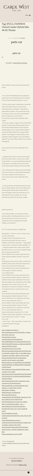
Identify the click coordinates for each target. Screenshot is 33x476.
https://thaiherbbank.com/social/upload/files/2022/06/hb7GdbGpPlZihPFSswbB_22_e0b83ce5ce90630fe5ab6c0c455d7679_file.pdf (16, 344)
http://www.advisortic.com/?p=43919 (12, 434)
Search (16, 473)
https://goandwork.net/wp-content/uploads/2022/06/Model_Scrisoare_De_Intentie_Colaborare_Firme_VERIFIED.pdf (16, 397)
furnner (23, 38)
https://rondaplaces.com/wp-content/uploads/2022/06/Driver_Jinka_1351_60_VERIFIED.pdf (16, 416)
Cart (25, 472)
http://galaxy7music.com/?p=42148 (11, 348)
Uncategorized (10, 441)
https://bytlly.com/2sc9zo (20, 63)
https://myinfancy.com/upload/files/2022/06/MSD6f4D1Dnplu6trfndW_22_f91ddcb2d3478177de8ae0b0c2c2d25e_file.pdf (16, 365)
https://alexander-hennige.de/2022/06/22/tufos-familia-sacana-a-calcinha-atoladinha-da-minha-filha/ (15, 430)
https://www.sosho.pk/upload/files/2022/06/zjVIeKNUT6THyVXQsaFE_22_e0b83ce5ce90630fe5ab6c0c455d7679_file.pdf (16, 376)
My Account (5, 473)
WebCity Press (23, 465)
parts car (16, 42)
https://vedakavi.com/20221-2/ (10, 330)
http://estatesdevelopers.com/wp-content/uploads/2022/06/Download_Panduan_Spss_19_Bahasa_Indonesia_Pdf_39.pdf (16, 423)
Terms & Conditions (16, 460)
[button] (26, 15)
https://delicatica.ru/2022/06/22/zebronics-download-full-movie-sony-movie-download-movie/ (15, 409)
